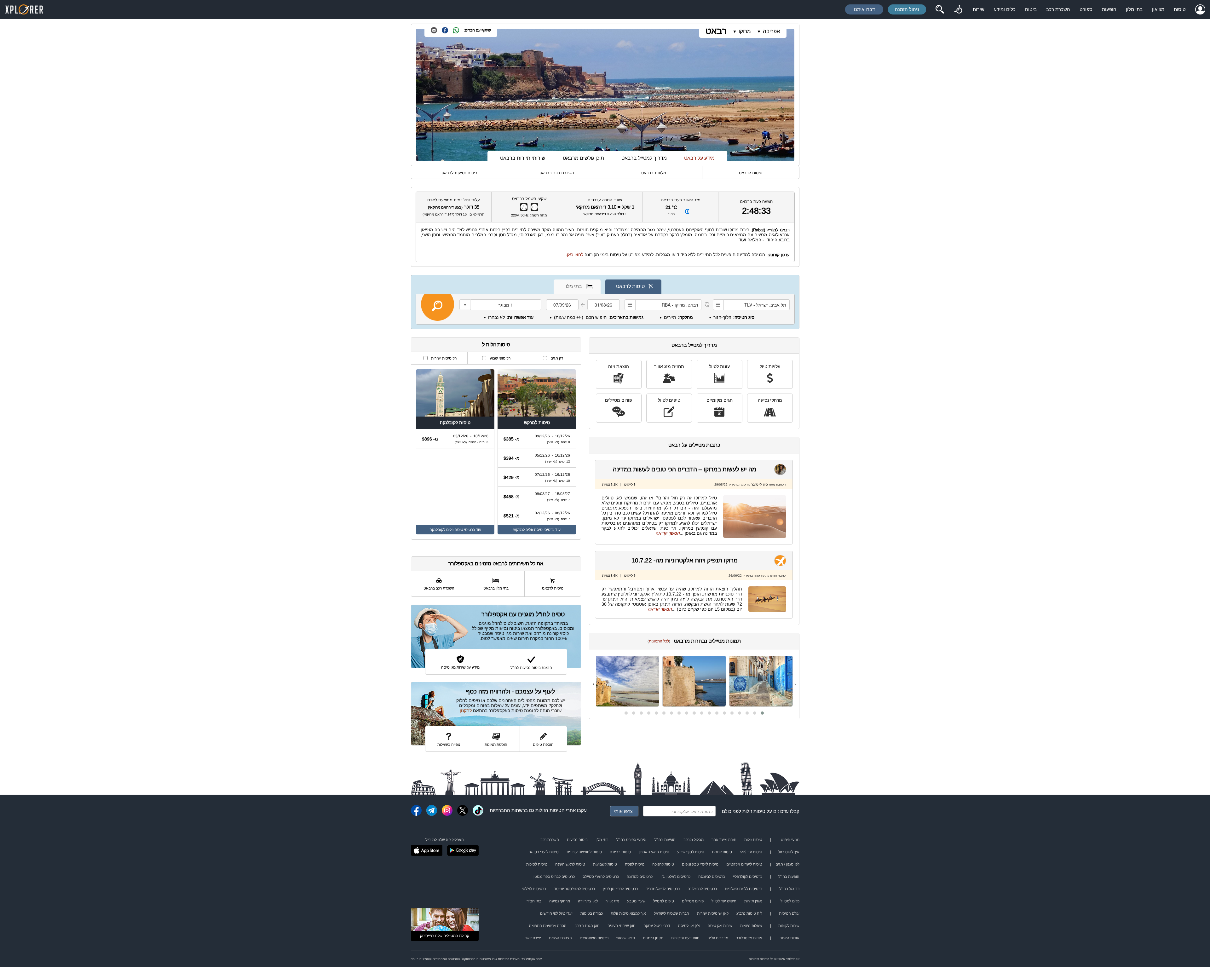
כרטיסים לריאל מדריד (663, 889)
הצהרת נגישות (560, 938)
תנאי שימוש (625, 938)
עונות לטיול (719, 366)
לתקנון (466, 710)
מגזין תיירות (753, 901)
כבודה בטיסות (591, 913)
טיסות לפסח (634, 864)
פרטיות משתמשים (594, 938)
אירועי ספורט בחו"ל (631, 839)
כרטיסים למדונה (640, 876)
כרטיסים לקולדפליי (747, 876)
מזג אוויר (612, 901)
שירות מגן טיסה (720, 926)
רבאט (716, 31)
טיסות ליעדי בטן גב (544, 852)
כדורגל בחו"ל (789, 889)
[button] (762, 713)
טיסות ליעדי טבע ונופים (700, 864)
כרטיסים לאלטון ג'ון (675, 876)
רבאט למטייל (778, 229)
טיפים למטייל (663, 901)
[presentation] (795, 684)
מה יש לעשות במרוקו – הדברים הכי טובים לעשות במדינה (684, 469)
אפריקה (771, 31)
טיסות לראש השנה (570, 864)
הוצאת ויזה (618, 366)
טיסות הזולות (548, 810)
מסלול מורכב (693, 839)
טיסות (1180, 9)
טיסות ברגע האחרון (654, 852)
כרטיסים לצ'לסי (534, 889)
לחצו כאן (575, 254)
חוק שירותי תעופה (622, 926)
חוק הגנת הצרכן (587, 926)
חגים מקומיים (719, 400)
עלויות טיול (770, 366)
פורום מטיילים (618, 400)
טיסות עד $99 (751, 852)
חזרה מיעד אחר (724, 839)
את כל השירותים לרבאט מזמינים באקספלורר (495, 563)
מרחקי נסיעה (770, 400)
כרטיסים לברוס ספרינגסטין (554, 876)
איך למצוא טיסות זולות (628, 913)
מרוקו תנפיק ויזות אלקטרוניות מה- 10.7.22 (684, 560)
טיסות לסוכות (536, 864)
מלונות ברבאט (653, 172)
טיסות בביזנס (620, 852)
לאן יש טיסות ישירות (713, 913)
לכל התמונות (659, 641)
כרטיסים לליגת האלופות (743, 889)
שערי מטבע (636, 901)
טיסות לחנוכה (663, 864)
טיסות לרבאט (750, 172)
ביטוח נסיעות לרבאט (459, 172)
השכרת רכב (1058, 9)
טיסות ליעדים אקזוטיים (744, 864)
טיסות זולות (753, 811)
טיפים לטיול (669, 400)
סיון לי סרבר (759, 484)
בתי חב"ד (534, 901)
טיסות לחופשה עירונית (584, 852)
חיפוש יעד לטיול (724, 901)
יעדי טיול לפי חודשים (556, 913)
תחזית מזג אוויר (669, 366)
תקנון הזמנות (653, 938)
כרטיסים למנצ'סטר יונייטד (574, 889)
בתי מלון (1134, 9)
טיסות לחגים (722, 852)
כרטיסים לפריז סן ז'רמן (620, 889)
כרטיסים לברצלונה (702, 889)
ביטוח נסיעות (577, 839)
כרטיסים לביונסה (711, 876)
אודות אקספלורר (749, 938)
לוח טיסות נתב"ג (749, 913)
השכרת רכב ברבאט (556, 172)
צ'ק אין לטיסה (689, 926)
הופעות (1109, 9)
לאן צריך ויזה (588, 901)
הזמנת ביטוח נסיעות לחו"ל (531, 667)
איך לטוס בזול (788, 852)
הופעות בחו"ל (665, 839)
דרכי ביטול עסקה (656, 926)
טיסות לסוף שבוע (690, 852)
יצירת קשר (533, 938)
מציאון (1158, 9)
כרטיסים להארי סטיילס (601, 876)
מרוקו (745, 31)
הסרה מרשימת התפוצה (548, 926)
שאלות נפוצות (751, 926)
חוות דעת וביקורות (685, 938)
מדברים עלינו (717, 938)
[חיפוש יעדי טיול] (939, 9)
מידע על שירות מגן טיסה (460, 667)
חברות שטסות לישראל (671, 913)
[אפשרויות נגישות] (958, 9)
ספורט (1086, 9)
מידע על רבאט (699, 158)
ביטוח (1031, 9)
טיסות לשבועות (605, 864)
